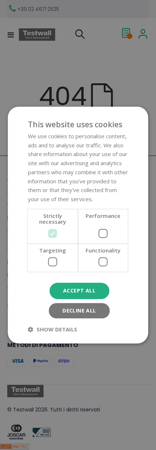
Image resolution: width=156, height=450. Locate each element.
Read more (108, 199)
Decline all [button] (79, 310)
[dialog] (78, 225)
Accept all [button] (79, 290)
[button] (52, 329)
